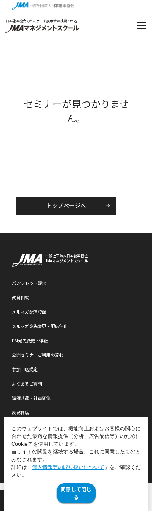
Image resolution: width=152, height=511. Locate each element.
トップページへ (66, 205)
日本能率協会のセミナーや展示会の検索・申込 (41, 20)
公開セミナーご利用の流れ (37, 355)
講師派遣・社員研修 (31, 398)
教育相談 (20, 297)
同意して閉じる (76, 493)
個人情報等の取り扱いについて (68, 467)
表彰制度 (20, 412)
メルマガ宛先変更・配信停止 (40, 326)
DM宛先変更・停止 (30, 340)
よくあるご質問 (27, 383)
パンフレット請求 (29, 283)
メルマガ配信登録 (29, 311)
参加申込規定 (25, 369)
